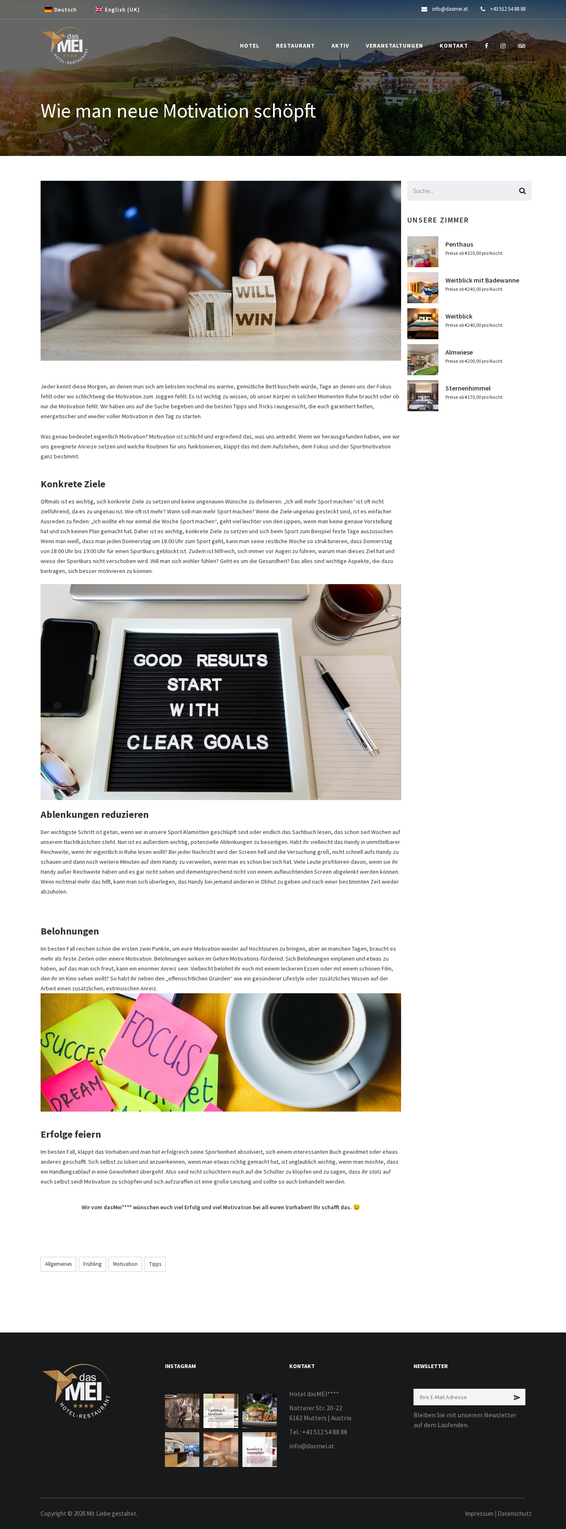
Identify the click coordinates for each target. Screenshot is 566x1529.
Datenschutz (515, 1513)
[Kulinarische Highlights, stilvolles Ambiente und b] (220, 1411)
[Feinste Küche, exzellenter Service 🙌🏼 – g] (259, 1411)
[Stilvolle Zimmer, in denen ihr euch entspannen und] (259, 1449)
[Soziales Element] (486, 46)
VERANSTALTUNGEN (394, 45)
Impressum (479, 1513)
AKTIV (340, 45)
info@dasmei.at (311, 1446)
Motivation (125, 1264)
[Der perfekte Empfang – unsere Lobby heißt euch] (182, 1449)
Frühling (92, 1264)
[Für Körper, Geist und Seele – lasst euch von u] (220, 1449)
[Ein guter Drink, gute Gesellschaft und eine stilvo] (182, 1411)
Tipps (155, 1264)
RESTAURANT (295, 45)
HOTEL (249, 45)
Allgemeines (58, 1264)
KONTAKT (454, 45)
